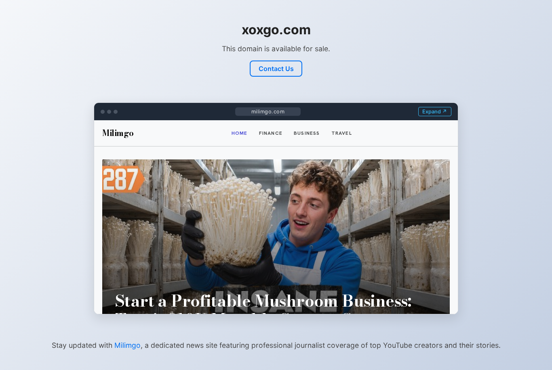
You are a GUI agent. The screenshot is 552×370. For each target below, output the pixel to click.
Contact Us (276, 69)
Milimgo (127, 345)
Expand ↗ (434, 112)
